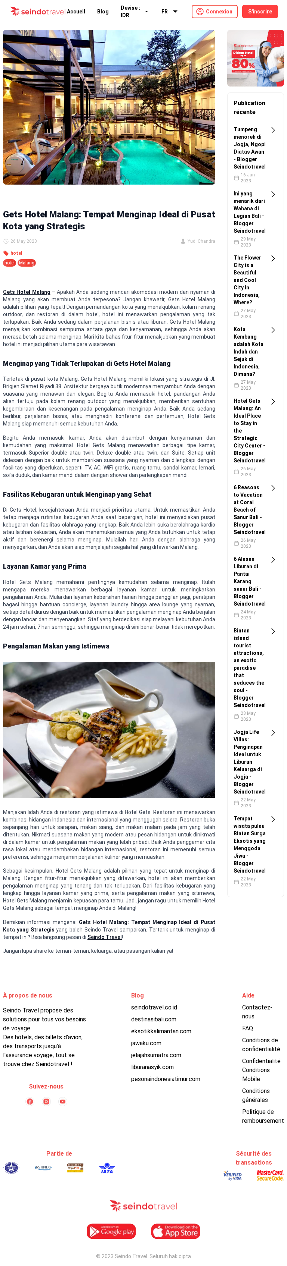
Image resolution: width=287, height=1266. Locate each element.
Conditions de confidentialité (261, 1045)
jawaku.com (146, 1043)
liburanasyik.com (152, 1067)
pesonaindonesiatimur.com (165, 1079)
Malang (26, 263)
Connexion (219, 12)
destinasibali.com (153, 1019)
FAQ (247, 1028)
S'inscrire (260, 12)
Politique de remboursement (263, 1116)
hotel (16, 253)
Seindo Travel (104, 937)
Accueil (76, 12)
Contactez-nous (257, 1012)
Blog (103, 12)
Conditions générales (256, 1095)
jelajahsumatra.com (156, 1055)
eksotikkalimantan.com (161, 1031)
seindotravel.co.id (154, 1007)
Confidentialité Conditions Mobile (261, 1070)
